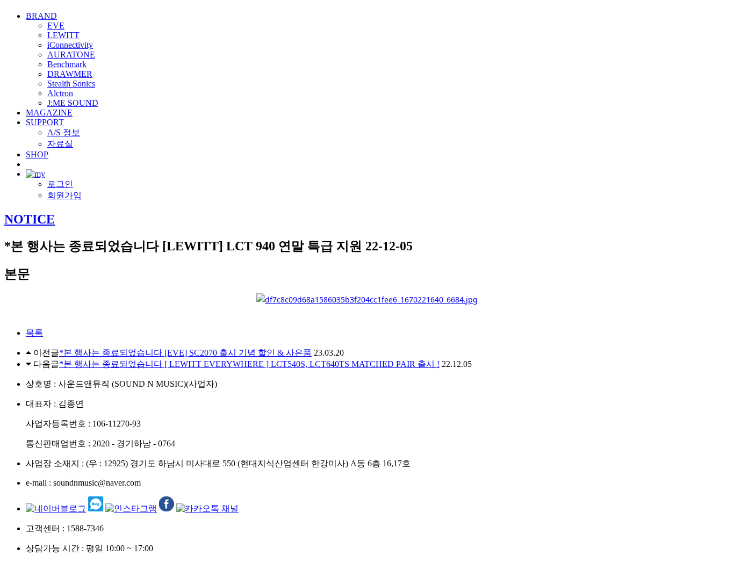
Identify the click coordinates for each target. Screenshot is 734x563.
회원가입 (64, 195)
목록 (34, 332)
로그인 (60, 184)
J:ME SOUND (72, 102)
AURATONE (71, 54)
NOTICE (29, 219)
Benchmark (67, 64)
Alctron (60, 93)
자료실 (60, 143)
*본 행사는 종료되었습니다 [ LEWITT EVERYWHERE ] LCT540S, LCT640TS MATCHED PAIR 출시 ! (249, 364)
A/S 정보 (63, 132)
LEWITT (63, 35)
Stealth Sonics (71, 83)
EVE (55, 25)
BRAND (41, 15)
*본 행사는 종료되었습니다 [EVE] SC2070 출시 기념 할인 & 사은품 (185, 352)
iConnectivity (70, 44)
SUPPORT (45, 122)
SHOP (37, 154)
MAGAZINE (49, 112)
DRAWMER (69, 73)
